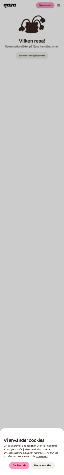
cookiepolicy (42, 456)
